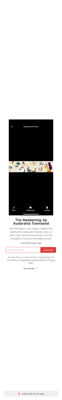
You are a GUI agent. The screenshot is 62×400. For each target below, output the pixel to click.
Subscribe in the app (33, 393)
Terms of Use (44, 257)
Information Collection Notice (33, 260)
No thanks (29, 268)
